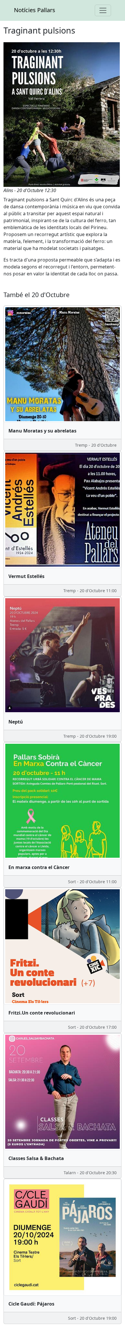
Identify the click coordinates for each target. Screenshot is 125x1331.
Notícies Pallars (34, 10)
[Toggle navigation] (103, 10)
